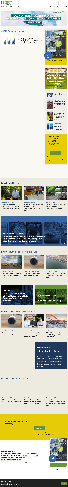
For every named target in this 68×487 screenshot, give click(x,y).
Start (2, 6)
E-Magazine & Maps (58, 465)
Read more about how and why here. (11, 484)
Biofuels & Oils (27, 6)
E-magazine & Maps (49, 6)
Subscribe (56, 6)
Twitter (36, 455)
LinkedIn (36, 453)
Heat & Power (19, 6)
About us (25, 460)
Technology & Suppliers (10, 6)
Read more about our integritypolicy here (57, 159)
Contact (25, 462)
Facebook (36, 457)
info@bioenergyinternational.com (11, 459)
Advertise (61, 6)
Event (65, 6)
